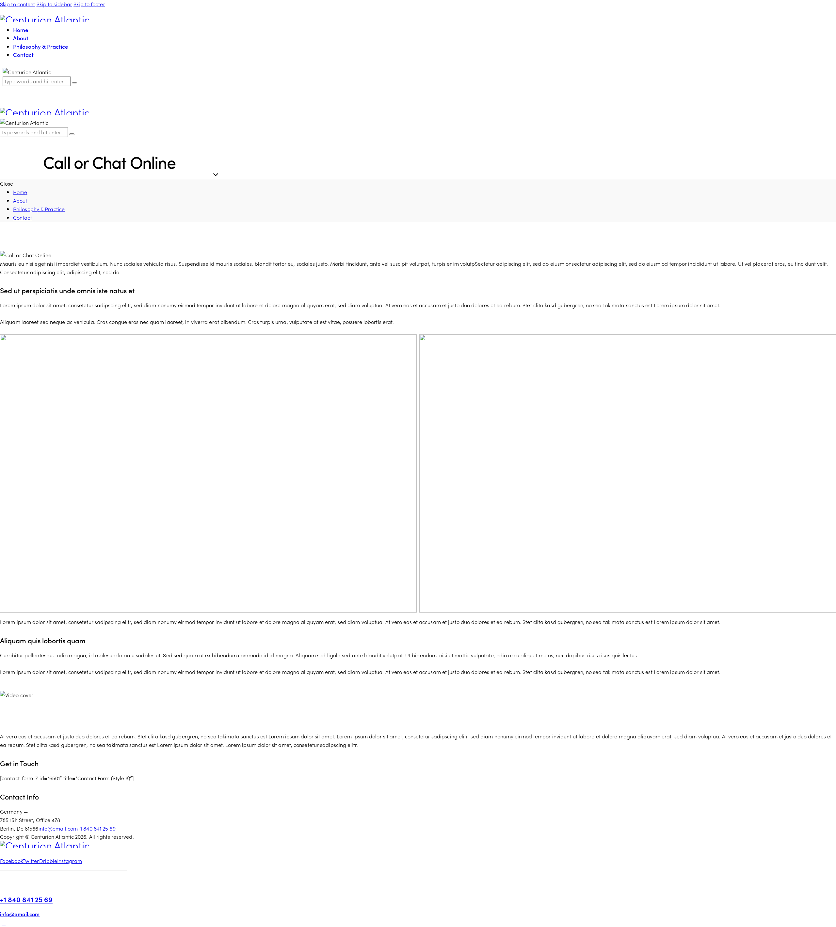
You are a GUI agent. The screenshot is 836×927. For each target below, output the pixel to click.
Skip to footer (89, 4)
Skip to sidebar (54, 4)
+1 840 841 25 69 (97, 828)
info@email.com (58, 828)
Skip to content (17, 4)
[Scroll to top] (3, 922)
